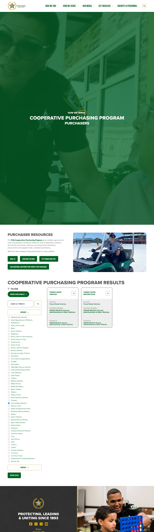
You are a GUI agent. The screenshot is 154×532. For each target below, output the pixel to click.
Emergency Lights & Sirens (20, 353)
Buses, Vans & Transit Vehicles (21, 337)
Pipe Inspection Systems (19, 397)
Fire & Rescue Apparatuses (20, 359)
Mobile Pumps (16, 384)
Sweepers (14, 428)
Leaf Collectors (16, 373)
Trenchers (14, 453)
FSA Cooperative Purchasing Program (26, 240)
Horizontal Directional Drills (20, 370)
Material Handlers (17, 381)
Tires (13, 436)
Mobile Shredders (17, 386)
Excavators (15, 356)
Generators (15, 364)
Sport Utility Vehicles (18, 422)
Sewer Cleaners (16, 417)
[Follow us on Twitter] (35, 524)
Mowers (14, 392)
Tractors (14, 445)
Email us (12, 259)
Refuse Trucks (16, 406)
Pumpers (14, 400)
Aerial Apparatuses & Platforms (22, 320)
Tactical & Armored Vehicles (20, 431)
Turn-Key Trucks (16, 456)
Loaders (14, 378)
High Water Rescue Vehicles (21, 367)
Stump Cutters (16, 425)
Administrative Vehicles (19, 317)
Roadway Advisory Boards (20, 411)
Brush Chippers (16, 331)
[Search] (144, 6)
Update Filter (14, 475)
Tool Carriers (15, 439)
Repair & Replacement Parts (21, 409)
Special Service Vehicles (19, 420)
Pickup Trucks (16, 395)
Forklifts (14, 362)
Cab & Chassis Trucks (18, 339)
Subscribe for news (28, 259)
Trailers (13, 447)
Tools (13, 442)
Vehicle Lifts (15, 461)
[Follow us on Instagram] (41, 524)
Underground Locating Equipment (23, 458)
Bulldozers (14, 334)
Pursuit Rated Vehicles (19, 403)
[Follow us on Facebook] (30, 524)
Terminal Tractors (17, 434)
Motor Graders (16, 389)
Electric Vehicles (16, 350)
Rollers (13, 414)
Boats (13, 328)
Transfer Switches (17, 450)
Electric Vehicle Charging (19, 348)
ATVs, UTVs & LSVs (17, 326)
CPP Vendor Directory (49, 259)
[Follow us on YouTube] (46, 524)
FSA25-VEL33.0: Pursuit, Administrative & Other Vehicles (62, 311)
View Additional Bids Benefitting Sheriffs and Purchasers (28, 267)
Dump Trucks (15, 345)
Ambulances (15, 323)
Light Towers (15, 375)
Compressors (15, 342)
